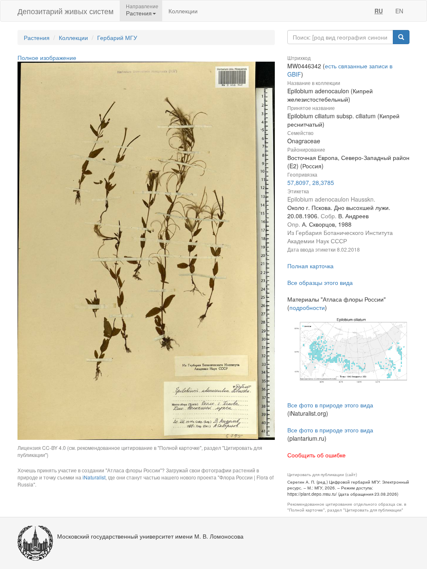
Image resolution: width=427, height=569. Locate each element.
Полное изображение (47, 57)
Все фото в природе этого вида (330, 405)
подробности (307, 307)
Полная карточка (310, 266)
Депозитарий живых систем (65, 10)
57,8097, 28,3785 (310, 182)
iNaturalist (94, 477)
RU (378, 11)
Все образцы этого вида (320, 282)
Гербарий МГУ (117, 37)
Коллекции (183, 11)
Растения (37, 37)
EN (399, 11)
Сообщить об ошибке (316, 455)
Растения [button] (139, 13)
